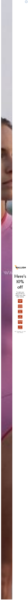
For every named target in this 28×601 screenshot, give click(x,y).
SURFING (20, 301)
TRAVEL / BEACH (20, 327)
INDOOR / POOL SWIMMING (20, 311)
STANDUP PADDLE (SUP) (20, 317)
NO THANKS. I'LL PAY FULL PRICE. (20, 332)
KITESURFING (20, 322)
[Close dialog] (26, 2)
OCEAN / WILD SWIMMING (20, 306)
